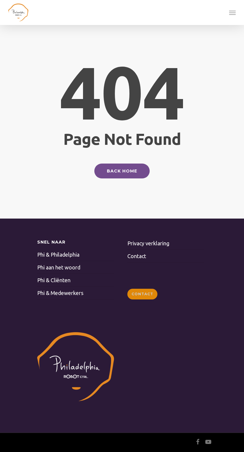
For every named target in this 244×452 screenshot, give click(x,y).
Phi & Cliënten (54, 280)
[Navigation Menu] (232, 12)
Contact (136, 256)
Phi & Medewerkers (60, 293)
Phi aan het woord (58, 267)
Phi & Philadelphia (58, 255)
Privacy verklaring (148, 243)
